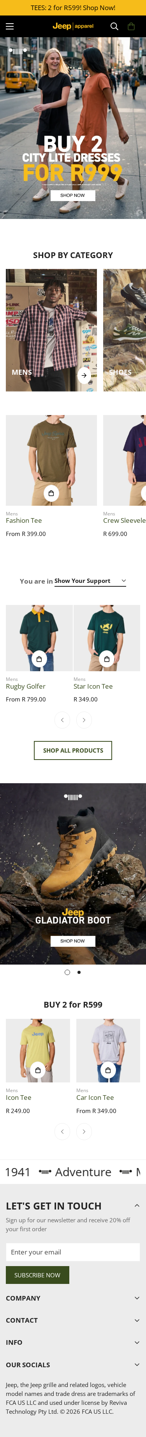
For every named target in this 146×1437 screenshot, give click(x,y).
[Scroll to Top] (132, 1395)
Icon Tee (19, 1097)
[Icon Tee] (38, 1051)
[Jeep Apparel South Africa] (73, 26)
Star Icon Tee (93, 686)
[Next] (84, 720)
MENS (22, 372)
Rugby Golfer (26, 686)
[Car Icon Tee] (108, 1051)
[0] (131, 26)
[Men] (51, 330)
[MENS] (84, 375)
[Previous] (62, 720)
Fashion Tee (24, 520)
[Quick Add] (51, 493)
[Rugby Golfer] (39, 638)
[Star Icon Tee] (107, 638)
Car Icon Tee (95, 1097)
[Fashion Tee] (51, 460)
